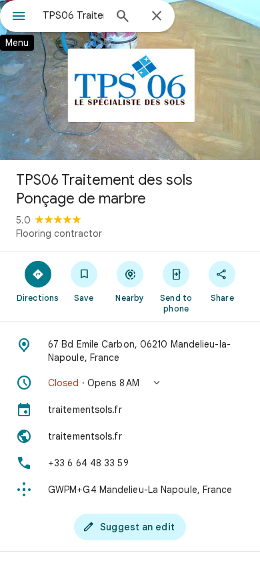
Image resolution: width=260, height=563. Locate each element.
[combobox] (73, 15)
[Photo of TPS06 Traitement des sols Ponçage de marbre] (130, 80)
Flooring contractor (59, 233)
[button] (130, 383)
